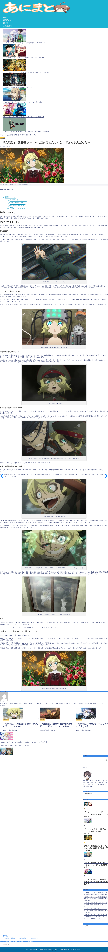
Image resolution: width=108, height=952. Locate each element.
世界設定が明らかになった (16, 202)
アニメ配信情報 (7, 25)
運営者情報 (3, 941)
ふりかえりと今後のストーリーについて (15, 208)
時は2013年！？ (14, 199)
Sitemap (5, 19)
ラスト (11, 207)
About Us (5, 22)
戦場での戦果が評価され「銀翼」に (19, 205)
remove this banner (75, 949)
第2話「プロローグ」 (10, 198)
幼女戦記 (2, 138)
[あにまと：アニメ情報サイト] (38, 13)
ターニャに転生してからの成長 (17, 204)
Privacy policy (7, 20)
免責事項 (9, 941)
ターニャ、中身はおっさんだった (18, 201)
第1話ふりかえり (9, 196)
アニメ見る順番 (7, 26)
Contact (5, 23)
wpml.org (42, 949)
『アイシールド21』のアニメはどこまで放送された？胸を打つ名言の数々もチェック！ (95, 916)
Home (5, 17)
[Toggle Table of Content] (1, 193)
